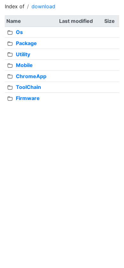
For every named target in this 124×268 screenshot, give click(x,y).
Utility (23, 54)
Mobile (24, 65)
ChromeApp (31, 76)
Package (26, 43)
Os (19, 32)
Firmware (28, 98)
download (43, 6)
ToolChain (28, 87)
